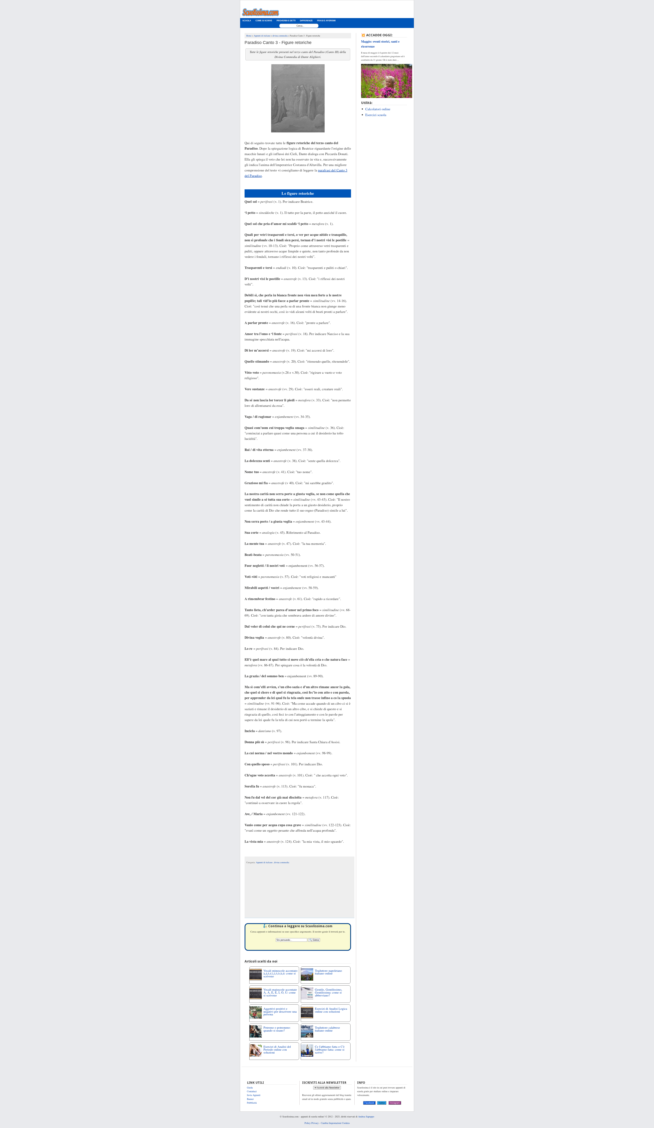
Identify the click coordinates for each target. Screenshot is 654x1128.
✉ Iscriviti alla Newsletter (327, 1087)
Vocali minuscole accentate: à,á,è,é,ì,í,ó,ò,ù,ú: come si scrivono (280, 973)
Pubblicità (252, 1102)
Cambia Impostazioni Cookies (335, 1123)
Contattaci (252, 1091)
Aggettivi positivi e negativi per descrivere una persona (280, 1011)
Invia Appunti (253, 1095)
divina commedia (281, 862)
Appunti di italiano (264, 862)
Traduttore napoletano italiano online (328, 971)
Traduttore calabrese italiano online (327, 1028)
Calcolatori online (377, 109)
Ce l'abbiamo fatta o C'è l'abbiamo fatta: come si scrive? (330, 1049)
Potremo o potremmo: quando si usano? (277, 1028)
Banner (250, 1099)
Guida (250, 1087)
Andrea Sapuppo (366, 1116)
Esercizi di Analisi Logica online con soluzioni (331, 1009)
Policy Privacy (312, 1123)
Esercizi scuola (375, 114)
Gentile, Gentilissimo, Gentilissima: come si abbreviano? (328, 992)
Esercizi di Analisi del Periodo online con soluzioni (277, 1049)
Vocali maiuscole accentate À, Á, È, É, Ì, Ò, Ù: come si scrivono (280, 992)
